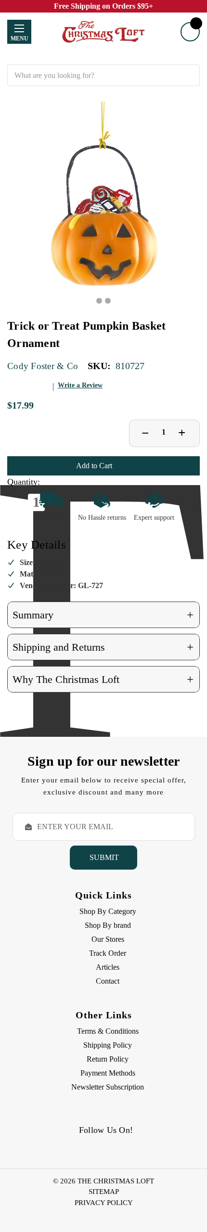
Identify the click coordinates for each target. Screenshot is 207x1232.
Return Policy (108, 1059)
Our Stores (107, 939)
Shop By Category (107, 911)
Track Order (107, 953)
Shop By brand (108, 925)
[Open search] (103, 57)
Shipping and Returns (103, 647)
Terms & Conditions (108, 1031)
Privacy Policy (104, 1202)
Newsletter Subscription (107, 1087)
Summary (103, 614)
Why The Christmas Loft (103, 679)
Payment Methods (107, 1073)
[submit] (189, 75)
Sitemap (104, 1191)
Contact (107, 981)
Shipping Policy (107, 1045)
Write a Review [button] (80, 385)
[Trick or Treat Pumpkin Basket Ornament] (103, 198)
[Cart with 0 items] (190, 31)
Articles (107, 967)
